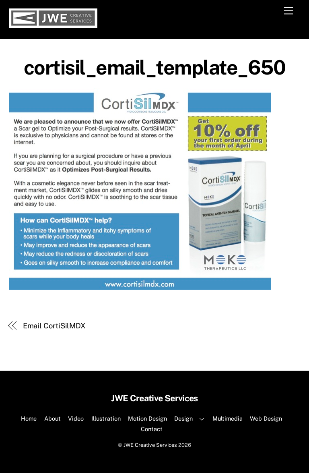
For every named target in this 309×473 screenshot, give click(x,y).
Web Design (266, 418)
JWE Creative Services (150, 445)
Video (76, 418)
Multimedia (227, 418)
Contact (152, 428)
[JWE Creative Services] (53, 24)
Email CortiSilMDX (54, 326)
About (52, 418)
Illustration (106, 418)
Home (29, 418)
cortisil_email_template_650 (155, 67)
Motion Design (147, 418)
